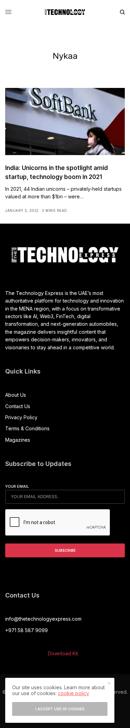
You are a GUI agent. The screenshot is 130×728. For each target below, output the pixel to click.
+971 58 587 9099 (26, 630)
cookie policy (73, 693)
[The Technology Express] (65, 12)
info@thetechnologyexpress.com (43, 619)
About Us (15, 395)
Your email (17, 486)
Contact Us (17, 406)
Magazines (17, 440)
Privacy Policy (21, 417)
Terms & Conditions (27, 428)
